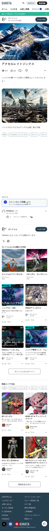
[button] (23, 3)
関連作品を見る (24, 484)
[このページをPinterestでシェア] (17, 524)
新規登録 (42, 3)
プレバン (34, 134)
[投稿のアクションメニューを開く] (22, 321)
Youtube (5, 515)
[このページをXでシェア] (4, 524)
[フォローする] (41, 19)
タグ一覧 (27, 504)
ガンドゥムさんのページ (24, 371)
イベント (36, 9)
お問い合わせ (6, 504)
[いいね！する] (44, 523)
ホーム (4, 9)
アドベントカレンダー (32, 497)
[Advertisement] (24, 163)
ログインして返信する (20, 217)
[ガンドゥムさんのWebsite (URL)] (8, 241)
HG (9, 20)
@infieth (9, 424)
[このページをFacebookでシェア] (10, 524)
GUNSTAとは (7, 497)
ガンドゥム (12, 18)
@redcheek (33, 426)
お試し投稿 (24, 9)
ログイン (31, 3)
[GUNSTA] (6, 3)
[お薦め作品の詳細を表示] (45, 70)
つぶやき (13, 9)
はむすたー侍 (34, 470)
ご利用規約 (28, 511)
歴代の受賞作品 (30, 508)
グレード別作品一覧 (31, 500)
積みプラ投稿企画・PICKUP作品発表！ (14, 14)
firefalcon (10, 211)
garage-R (9, 468)
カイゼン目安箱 (7, 508)
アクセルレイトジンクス (18, 134)
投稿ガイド (28, 519)
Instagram (5, 519)
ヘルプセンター (7, 500)
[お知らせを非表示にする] (46, 14)
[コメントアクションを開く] (45, 211)
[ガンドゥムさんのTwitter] (4, 241)
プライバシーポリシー (32, 515)
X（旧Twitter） (7, 511)
